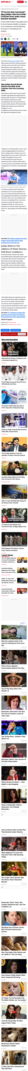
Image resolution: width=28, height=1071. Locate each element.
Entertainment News (6, 481)
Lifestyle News (5, 434)
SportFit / (7, 6)
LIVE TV (21, 2)
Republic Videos (5, 595)
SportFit (3, 36)
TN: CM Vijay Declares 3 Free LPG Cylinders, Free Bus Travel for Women (13, 454)
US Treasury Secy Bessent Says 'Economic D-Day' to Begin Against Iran (14, 526)
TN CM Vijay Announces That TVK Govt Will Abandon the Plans (14, 383)
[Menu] (26, 2)
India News (4, 362)
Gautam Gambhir (14, 61)
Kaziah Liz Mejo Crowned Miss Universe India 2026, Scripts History (14, 431)
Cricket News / (13, 6)
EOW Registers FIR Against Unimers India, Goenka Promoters (13, 549)
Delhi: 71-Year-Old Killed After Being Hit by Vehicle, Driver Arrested (14, 502)
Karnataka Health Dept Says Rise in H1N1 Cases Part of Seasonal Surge (13, 407)
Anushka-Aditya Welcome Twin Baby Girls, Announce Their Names (13, 478)
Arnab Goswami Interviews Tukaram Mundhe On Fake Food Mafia (8, 592)
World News (4, 529)
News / (2, 6)
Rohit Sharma (20, 248)
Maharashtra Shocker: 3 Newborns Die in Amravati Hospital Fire (14, 359)
